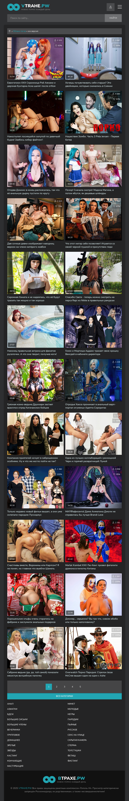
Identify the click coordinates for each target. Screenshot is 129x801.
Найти (113, 18)
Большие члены (16, 724)
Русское (72, 729)
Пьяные (72, 724)
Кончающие (14, 761)
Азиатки (12, 709)
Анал (10, 704)
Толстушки (74, 750)
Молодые (73, 709)
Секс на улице (76, 735)
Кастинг (12, 755)
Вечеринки (13, 729)
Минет (71, 704)
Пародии (73, 719)
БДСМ (10, 714)
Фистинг (73, 761)
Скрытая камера (77, 740)
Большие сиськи (17, 719)
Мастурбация (15, 766)
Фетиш (72, 755)
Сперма (72, 745)
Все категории (64, 696)
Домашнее (13, 740)
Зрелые (11, 745)
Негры (71, 714)
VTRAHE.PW (25, 788)
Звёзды (11, 750)
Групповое (13, 735)
